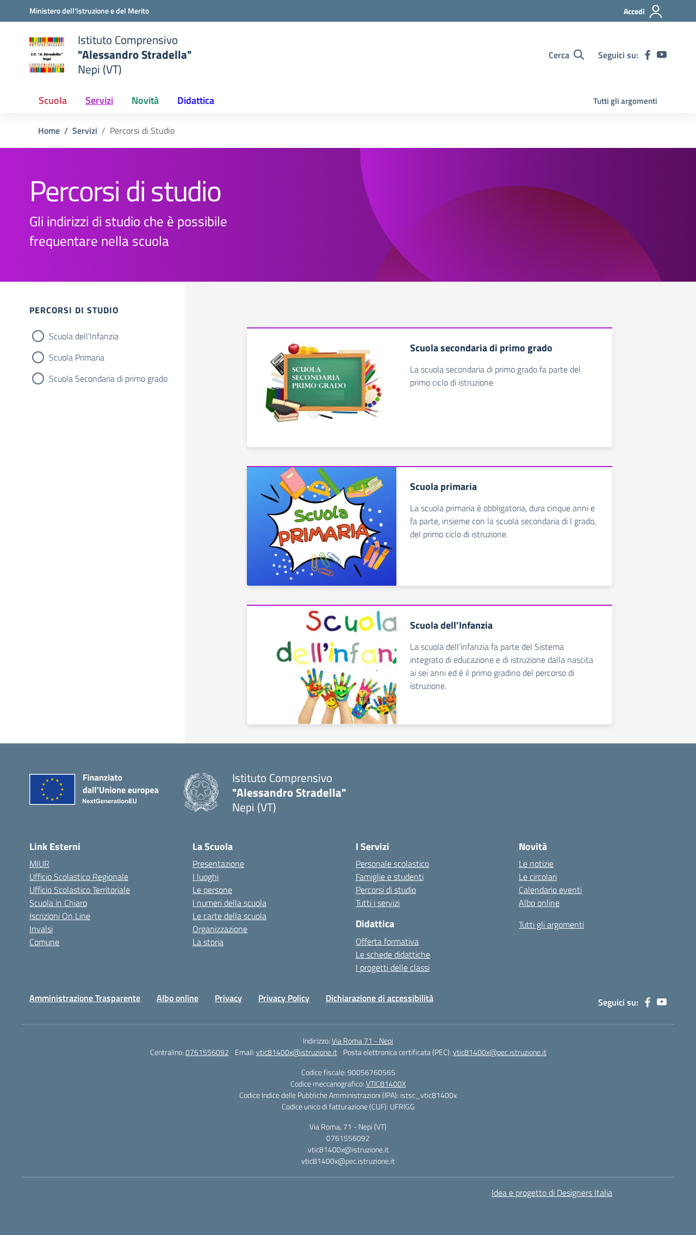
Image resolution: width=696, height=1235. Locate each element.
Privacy (228, 997)
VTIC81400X (386, 1083)
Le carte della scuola (229, 915)
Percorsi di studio (386, 889)
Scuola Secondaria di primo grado (108, 378)
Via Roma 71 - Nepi (362, 1040)
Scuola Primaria (76, 357)
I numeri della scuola (229, 902)
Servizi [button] (99, 100)
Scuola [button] (53, 100)
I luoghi (205, 876)
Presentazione (218, 863)
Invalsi (41, 928)
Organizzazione (219, 928)
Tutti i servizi (378, 902)
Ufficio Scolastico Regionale (78, 876)
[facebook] (647, 55)
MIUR (39, 863)
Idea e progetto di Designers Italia (552, 1192)
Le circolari (538, 876)
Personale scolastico (392, 863)
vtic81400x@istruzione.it (296, 1052)
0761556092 (207, 1052)
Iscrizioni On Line (59, 915)
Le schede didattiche (393, 954)
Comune (44, 941)
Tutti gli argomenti (625, 101)
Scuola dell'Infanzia (84, 336)
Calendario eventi (550, 889)
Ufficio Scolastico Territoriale (79, 889)
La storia (207, 941)
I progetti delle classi (393, 967)
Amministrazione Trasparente (84, 997)
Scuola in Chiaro (58, 902)
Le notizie (536, 863)
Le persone (212, 889)
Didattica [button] (195, 100)
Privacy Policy (283, 997)
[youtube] (662, 55)
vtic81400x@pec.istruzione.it (499, 1052)
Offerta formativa (387, 941)
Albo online (539, 902)
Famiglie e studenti (390, 876)
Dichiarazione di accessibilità (379, 997)
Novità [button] (145, 100)
